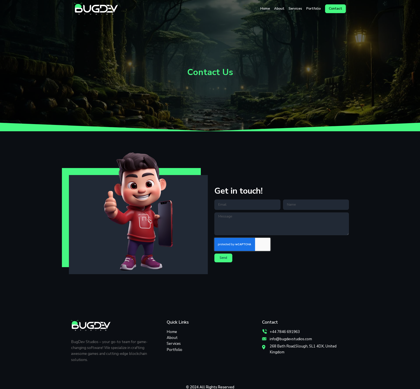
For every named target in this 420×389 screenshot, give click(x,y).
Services (295, 8)
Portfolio (313, 8)
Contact (335, 8)
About (279, 8)
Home (265, 8)
